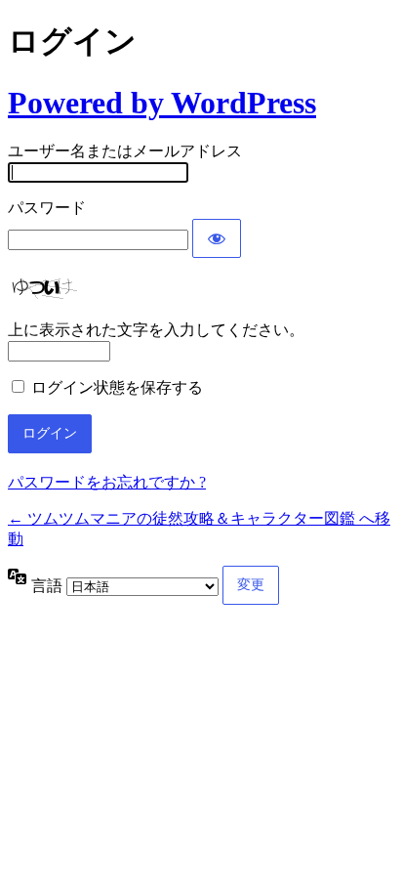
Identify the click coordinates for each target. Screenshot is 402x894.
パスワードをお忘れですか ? (107, 482)
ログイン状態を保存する (117, 387)
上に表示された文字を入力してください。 (156, 329)
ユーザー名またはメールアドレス (125, 151)
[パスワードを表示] (216, 238)
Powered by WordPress (162, 102)
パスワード (47, 207)
